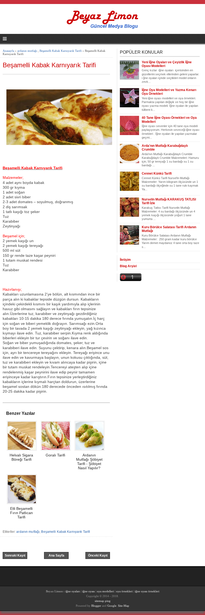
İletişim (125, 260)
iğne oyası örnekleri (147, 591)
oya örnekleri (124, 591)
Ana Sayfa (56, 555)
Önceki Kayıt (98, 555)
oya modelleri (105, 591)
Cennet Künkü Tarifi (157, 173)
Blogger (96, 605)
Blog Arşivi (128, 266)
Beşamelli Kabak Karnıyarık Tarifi (61, 50)
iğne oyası (89, 591)
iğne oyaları (72, 591)
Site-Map (123, 605)
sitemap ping (103, 600)
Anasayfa (8, 50)
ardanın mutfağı (27, 50)
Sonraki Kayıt (15, 555)
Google (111, 605)
